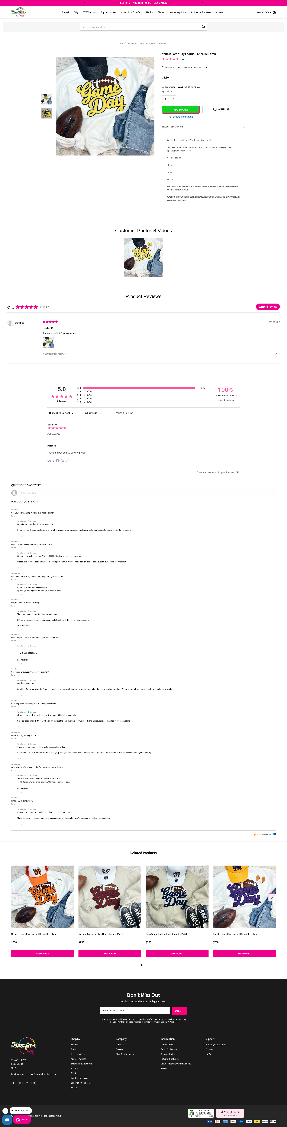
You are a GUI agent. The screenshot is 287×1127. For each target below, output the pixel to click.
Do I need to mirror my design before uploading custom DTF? (37, 576)
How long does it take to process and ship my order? (33, 703)
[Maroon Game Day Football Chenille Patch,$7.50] (109, 897)
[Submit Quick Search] (203, 26)
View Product (42, 953)
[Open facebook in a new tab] (13, 1083)
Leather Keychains (79, 1078)
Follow (13, 516)
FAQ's (208, 1054)
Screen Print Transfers (81, 1063)
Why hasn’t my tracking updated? (25, 735)
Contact (209, 1049)
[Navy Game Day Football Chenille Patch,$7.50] (177, 897)
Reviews (165, 1068)
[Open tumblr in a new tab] (27, 1083)
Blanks (74, 1073)
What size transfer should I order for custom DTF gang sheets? (37, 767)
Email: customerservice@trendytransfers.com (33, 1074)
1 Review (185, 60)
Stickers (75, 1087)
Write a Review (124, 413)
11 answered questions (174, 67)
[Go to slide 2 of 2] (145, 965)
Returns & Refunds (170, 1058)
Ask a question (199, 67)
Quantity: (167, 91)
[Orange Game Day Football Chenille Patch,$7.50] (42, 897)
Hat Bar (74, 1068)
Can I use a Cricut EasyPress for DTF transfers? (30, 672)
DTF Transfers (78, 1054)
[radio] (143, 388)
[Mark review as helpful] (276, 354)
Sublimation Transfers (81, 1082)
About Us (120, 1044)
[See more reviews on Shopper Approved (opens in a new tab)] (67, 461)
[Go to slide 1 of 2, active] (141, 965)
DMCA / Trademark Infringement (176, 1063)
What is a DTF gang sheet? (22, 801)
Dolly (73, 1049)
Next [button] (202, 3)
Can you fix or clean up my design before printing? (32, 513)
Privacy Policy (167, 1044)
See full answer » (24, 625)
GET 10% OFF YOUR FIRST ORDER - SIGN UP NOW (143, 3)
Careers (119, 1049)
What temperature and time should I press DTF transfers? (35, 637)
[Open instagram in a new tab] (20, 1083)
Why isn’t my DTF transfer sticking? (25, 602)
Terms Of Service (169, 1049)
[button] (204, 86)
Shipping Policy (168, 1054)
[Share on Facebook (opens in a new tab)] (57, 461)
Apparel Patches (78, 1058)
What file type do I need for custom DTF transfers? (32, 544)
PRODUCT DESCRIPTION (203, 127)
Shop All (74, 1044)
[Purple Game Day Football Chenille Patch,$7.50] (244, 897)
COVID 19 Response (125, 1054)
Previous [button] (84, 3)
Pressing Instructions (216, 1044)
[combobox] (143, 27)
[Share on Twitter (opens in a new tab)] (63, 461)
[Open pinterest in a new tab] (33, 1083)
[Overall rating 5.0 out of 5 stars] (170, 59)
